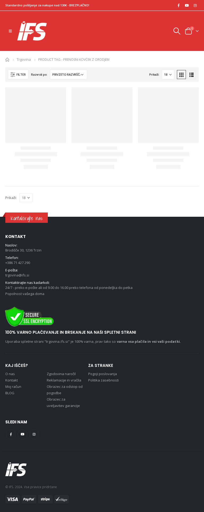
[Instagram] (195, 5)
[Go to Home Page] (7, 59)
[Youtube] (186, 5)
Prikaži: (154, 74)
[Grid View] (181, 74)
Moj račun (13, 386)
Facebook (11, 434)
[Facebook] (178, 5)
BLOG (9, 392)
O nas (10, 373)
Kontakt (11, 380)
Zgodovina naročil (61, 373)
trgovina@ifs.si (17, 275)
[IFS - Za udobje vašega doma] (32, 31)
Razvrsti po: (39, 74)
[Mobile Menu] (10, 31)
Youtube (22, 434)
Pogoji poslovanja (102, 373)
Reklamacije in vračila (64, 380)
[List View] (191, 74)
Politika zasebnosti (103, 380)
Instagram (34, 434)
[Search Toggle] (177, 31)
